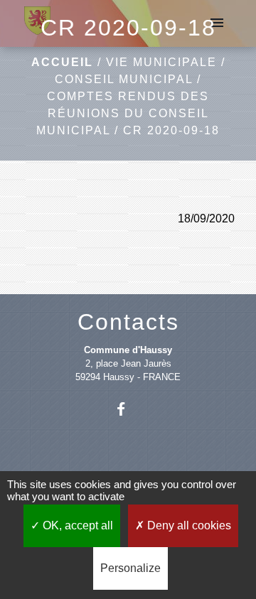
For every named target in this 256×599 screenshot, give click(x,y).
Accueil (62, 62)
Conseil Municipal (124, 79)
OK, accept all (76, 525)
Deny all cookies (187, 525)
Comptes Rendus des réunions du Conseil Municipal (122, 113)
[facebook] (127, 409)
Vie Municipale (161, 62)
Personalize (130, 568)
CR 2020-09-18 (171, 130)
